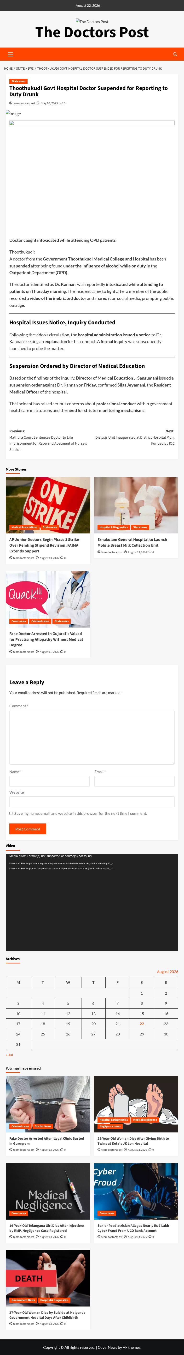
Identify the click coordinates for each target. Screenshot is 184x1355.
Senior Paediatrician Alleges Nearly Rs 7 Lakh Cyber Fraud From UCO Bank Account (133, 1228)
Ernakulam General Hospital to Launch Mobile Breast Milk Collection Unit (132, 542)
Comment (18, 705)
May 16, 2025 (49, 103)
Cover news (19, 621)
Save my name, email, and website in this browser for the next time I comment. (80, 813)
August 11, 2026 (49, 652)
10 (18, 1013)
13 (93, 1013)
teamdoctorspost (24, 103)
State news (18, 81)
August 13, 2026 (49, 558)
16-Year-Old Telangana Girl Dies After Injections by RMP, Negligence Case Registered (47, 1228)
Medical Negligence (145, 1120)
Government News (23, 1300)
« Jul (9, 1055)
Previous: (48, 440)
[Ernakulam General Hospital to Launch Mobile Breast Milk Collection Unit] (136, 505)
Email (100, 771)
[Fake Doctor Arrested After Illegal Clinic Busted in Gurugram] (48, 1104)
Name (15, 771)
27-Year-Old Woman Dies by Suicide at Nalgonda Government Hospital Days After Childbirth (47, 1315)
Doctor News (43, 1126)
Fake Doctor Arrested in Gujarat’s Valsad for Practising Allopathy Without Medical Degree (46, 639)
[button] (175, 54)
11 (43, 1013)
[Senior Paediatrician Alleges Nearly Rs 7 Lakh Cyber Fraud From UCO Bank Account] (136, 1191)
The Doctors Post (92, 32)
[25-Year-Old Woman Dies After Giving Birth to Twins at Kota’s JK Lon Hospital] (136, 1104)
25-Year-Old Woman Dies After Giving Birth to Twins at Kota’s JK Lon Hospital (133, 1141)
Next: (135, 437)
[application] (92, 902)
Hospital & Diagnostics (114, 527)
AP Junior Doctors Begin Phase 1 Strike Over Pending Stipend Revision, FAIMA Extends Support (44, 545)
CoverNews (107, 1347)
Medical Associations (24, 527)
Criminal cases (40, 621)
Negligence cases (110, 1126)
